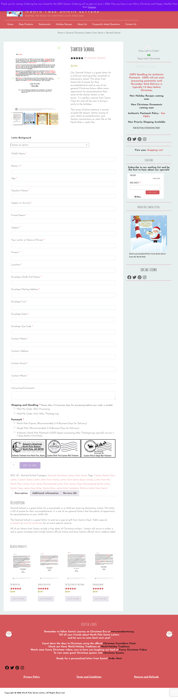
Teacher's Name (20, 190)
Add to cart (30, 465)
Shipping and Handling (62, 405)
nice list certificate (33, 523)
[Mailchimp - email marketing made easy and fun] (137, 197)
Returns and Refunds (146, 677)
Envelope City (19, 302)
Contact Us (130, 24)
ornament (15, 523)
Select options (18, 599)
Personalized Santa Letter (96, 484)
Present (15, 252)
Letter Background (21, 138)
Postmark (17, 420)
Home (10, 24)
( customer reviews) (94, 58)
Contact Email (19, 363)
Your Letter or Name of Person (28, 240)
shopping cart (155, 150)
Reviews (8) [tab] (70, 493)
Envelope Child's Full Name (26, 277)
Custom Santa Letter (29, 480)
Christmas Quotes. (113, 653)
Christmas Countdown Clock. (119, 643)
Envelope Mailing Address (25, 289)
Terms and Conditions (89, 677)
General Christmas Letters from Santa (85, 33)
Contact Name (19, 339)
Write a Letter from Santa (93, 488)
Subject (15, 227)
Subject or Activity (21, 203)
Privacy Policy (31, 677)
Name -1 (16, 166)
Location (16, 265)
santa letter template (68, 488)
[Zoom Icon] (58, 48)
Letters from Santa (32, 484)
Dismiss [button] (92, 7)
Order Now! (115, 658)
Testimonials (44, 24)
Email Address (135, 182)
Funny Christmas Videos (133, 650)
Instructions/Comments (23, 388)
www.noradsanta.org (122, 631)
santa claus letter (33, 488)
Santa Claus (16, 488)
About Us (82, 24)
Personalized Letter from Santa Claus (62, 484)
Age (14, 178)
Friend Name (19, 215)
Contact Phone (19, 376)
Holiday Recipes (64, 24)
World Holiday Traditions (115, 646)
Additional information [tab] (45, 493)
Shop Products (26, 24)
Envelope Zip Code (22, 326)
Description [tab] (21, 493)
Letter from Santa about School (76, 480)
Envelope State (20, 314)
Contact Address (19, 351)
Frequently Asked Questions (106, 24)
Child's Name (19, 153)
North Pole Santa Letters (33, 693)
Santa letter (49, 488)
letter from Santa (50, 480)
